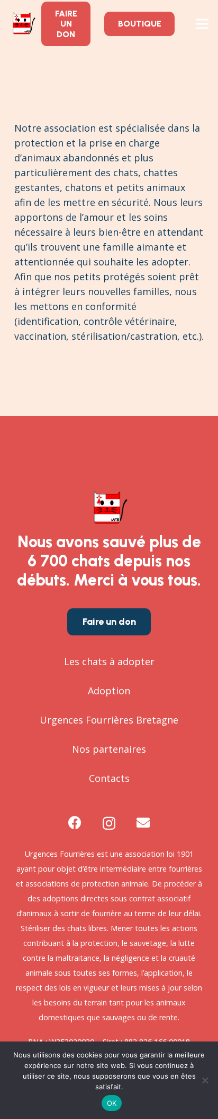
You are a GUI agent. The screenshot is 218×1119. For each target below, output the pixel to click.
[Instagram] (109, 823)
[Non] (204, 1080)
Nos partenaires (109, 749)
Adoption (109, 690)
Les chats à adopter (109, 661)
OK (112, 1103)
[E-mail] (143, 822)
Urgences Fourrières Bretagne (109, 719)
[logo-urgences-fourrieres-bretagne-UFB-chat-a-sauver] (23, 24)
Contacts (109, 778)
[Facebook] (74, 822)
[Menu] (202, 24)
